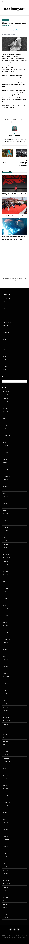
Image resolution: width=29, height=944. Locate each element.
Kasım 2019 (5, 666)
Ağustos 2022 (6, 554)
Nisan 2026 (5, 405)
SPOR (4, 359)
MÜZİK (4, 349)
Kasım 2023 (5, 503)
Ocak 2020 (5, 659)
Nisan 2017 (5, 771)
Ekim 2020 (5, 629)
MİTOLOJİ (5, 346)
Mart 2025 (5, 449)
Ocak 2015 (5, 863)
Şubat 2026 (5, 411)
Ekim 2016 (5, 792)
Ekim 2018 (5, 710)
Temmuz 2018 (6, 720)
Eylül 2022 (5, 551)
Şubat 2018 (5, 737)
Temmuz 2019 (6, 680)
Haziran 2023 (6, 520)
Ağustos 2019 (6, 676)
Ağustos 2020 (6, 636)
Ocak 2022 (5, 578)
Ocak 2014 (5, 904)
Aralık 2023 (5, 500)
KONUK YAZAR (6, 335)
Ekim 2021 (5, 588)
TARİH (4, 363)
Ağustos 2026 (6, 391)
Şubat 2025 (5, 452)
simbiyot (15, 119)
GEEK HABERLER (5, 20)
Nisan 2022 (5, 568)
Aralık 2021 (5, 581)
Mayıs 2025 (5, 442)
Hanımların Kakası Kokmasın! (6, 161)
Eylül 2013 (5, 917)
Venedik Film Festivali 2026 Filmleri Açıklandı (12, 215)
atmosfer (8, 116)
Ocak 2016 (5, 822)
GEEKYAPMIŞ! (6, 325)
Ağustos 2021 (6, 595)
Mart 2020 (5, 653)
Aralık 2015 (5, 826)
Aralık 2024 (5, 459)
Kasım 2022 (5, 544)
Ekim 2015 (5, 832)
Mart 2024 (5, 490)
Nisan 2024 (5, 486)
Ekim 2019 (5, 669)
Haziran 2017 (6, 765)
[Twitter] (16, 29)
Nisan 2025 (5, 445)
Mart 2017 (5, 775)
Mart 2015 (5, 856)
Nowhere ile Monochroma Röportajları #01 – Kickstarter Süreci (22, 163)
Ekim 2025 (5, 425)
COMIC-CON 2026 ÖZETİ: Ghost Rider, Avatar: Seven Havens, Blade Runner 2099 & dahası (14, 194)
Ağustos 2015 (6, 839)
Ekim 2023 (5, 506)
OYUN (4, 352)
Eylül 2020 (5, 632)
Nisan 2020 (5, 649)
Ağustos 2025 (6, 432)
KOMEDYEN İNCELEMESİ (9, 332)
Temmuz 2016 (6, 802)
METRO (5, 342)
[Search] (21, 1)
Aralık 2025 (5, 418)
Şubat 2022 (5, 574)
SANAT (4, 356)
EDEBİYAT (5, 308)
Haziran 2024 (6, 479)
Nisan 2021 (5, 608)
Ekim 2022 (5, 547)
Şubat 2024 (5, 493)
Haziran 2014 (6, 887)
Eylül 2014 (5, 877)
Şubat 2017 (5, 778)
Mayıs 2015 (5, 849)
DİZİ (4, 305)
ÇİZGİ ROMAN (6, 298)
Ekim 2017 (5, 751)
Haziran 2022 (6, 561)
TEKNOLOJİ (5, 366)
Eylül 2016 (5, 795)
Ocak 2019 (5, 700)
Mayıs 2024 (5, 483)
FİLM (4, 315)
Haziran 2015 (6, 846)
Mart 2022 (5, 571)
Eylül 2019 (5, 673)
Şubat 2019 (5, 697)
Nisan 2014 (5, 894)
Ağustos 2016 (6, 799)
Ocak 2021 (5, 619)
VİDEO (4, 369)
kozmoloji (8, 119)
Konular (5, 339)
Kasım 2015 (5, 829)
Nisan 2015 (5, 853)
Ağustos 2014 (6, 880)
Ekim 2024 (5, 466)
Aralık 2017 (5, 744)
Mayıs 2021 (5, 605)
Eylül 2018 (5, 714)
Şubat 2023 (5, 534)
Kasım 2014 (5, 870)
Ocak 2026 (5, 415)
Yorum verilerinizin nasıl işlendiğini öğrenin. (11, 280)
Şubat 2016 (5, 819)
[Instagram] (18, 929)
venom (14, 121)
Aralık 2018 (5, 703)
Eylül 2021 (5, 591)
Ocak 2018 (5, 741)
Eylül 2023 (5, 510)
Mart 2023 (5, 530)
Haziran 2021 (6, 602)
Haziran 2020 (6, 642)
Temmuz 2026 (6, 394)
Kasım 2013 (5, 911)
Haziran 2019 (6, 683)
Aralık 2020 (5, 622)
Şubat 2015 (5, 860)
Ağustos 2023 (6, 513)
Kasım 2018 (5, 707)
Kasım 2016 (5, 788)
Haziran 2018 (6, 724)
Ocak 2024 (5, 496)
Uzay (22, 119)
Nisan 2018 (5, 731)
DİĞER (4, 302)
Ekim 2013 (5, 914)
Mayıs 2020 (5, 646)
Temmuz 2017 (6, 761)
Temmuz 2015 (6, 843)
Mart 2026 (5, 408)
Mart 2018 (5, 734)
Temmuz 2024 (6, 476)
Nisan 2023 (5, 527)
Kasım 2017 (5, 748)
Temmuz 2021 (6, 598)
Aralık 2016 (5, 785)
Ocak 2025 (5, 456)
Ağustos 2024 (6, 473)
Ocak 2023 (5, 537)
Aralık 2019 (5, 663)
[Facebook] (12, 29)
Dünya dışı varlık (18, 116)
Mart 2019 (5, 693)
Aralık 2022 (5, 540)
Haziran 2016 (6, 805)
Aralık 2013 (5, 907)
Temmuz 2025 (6, 435)
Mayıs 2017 (5, 768)
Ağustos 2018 (6, 717)
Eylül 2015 (5, 836)
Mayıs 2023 (5, 523)
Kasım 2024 (5, 462)
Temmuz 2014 (6, 883)
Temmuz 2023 (6, 517)
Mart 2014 (5, 897)
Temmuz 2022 (6, 557)
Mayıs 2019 (5, 686)
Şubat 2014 (5, 900)
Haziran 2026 (6, 398)
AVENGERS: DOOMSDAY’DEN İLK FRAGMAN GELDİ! (13, 236)
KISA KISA (5, 329)
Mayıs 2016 (5, 809)
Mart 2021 (5, 612)
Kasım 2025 (5, 422)
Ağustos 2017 (6, 758)
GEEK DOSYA (6, 319)
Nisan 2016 (5, 812)
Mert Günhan (6, 25)
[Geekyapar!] (14, 9)
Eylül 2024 (5, 469)
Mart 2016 (5, 816)
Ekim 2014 (5, 873)
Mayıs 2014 (5, 890)
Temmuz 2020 (6, 639)
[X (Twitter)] (14, 929)
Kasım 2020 (5, 625)
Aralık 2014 (5, 866)
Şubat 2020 (5, 656)
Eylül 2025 (5, 428)
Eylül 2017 (5, 754)
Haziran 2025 (6, 439)
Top (15, 941)
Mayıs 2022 (5, 564)
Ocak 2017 (5, 782)
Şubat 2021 (5, 615)
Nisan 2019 (5, 690)
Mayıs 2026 (5, 401)
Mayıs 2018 (5, 727)
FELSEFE (5, 312)
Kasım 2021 (5, 585)
